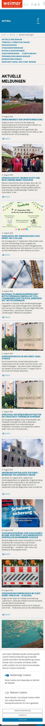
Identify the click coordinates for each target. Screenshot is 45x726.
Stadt (4, 35)
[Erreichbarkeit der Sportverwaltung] (22, 100)
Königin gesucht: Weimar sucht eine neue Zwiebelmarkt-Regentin (21, 179)
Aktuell (12, 35)
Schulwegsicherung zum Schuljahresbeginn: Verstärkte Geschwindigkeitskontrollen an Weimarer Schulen (22, 535)
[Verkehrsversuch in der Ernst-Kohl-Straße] (22, 337)
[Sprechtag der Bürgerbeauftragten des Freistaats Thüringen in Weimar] (22, 395)
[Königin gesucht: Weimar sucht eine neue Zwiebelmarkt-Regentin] (22, 158)
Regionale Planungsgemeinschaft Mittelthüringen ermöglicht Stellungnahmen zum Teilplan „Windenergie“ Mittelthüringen (22, 297)
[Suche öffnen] (26, 4)
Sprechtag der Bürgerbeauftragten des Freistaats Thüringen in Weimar (21, 416)
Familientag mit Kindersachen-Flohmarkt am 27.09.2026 (21, 237)
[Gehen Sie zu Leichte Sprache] (35, 4)
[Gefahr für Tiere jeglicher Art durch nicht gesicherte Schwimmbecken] (22, 634)
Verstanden (22, 720)
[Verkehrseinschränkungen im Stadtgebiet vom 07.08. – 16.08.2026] (22, 573)
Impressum (22, 715)
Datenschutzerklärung (23, 711)
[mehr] (7, 139)
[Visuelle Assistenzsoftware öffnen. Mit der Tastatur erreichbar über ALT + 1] (39, 4)
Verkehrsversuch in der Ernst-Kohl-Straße (21, 358)
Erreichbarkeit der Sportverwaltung (22, 120)
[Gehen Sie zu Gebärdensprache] (32, 4)
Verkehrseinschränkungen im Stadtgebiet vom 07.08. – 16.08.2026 (21, 594)
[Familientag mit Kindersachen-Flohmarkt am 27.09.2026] (22, 216)
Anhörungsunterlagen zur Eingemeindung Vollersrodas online (20, 474)
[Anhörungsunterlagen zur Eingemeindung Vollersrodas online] (22, 453)
